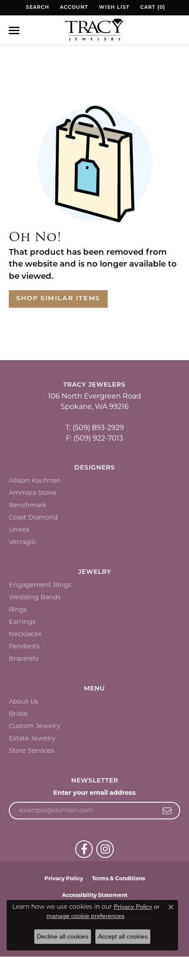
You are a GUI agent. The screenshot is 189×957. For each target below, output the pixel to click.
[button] (36, 7)
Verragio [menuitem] (22, 542)
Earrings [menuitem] (22, 622)
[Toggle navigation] (14, 30)
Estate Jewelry (32, 738)
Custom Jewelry (34, 726)
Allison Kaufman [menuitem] (35, 480)
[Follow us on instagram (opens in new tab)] (105, 849)
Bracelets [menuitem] (24, 658)
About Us (23, 701)
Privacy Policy (63, 878)
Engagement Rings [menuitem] (40, 585)
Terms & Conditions (118, 878)
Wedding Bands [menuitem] (35, 597)
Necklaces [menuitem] (25, 634)
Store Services (31, 750)
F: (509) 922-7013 (94, 438)
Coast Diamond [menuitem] (33, 517)
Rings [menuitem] (18, 609)
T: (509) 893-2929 (94, 427)
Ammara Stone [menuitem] (33, 493)
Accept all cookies (123, 936)
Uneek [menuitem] (19, 530)
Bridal (18, 714)
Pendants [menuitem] (24, 646)
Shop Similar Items (58, 298)
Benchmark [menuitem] (28, 505)
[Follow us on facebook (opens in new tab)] (84, 849)
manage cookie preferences (85, 915)
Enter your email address (94, 793)
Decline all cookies (62, 936)
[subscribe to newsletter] (167, 810)
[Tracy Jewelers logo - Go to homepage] (94, 30)
